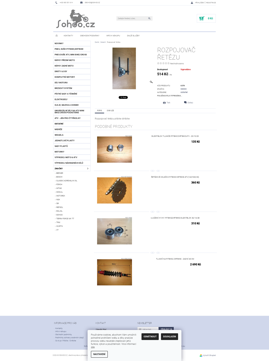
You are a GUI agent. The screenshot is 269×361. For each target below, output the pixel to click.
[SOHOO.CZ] (76, 20)
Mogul (59, 192)
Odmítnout (150, 336)
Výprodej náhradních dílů (69, 163)
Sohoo (59, 215)
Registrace (211, 3)
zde (93, 347)
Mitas (59, 188)
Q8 (57, 203)
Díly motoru (61, 82)
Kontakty (68, 36)
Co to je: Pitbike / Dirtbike (65, 341)
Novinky (59, 43)
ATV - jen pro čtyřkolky (68, 118)
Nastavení (99, 354)
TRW (58, 222)
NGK (58, 199)
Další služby (133, 36)
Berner (59, 173)
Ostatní (59, 124)
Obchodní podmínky (89, 36)
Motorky (59, 152)
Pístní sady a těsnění (66, 94)
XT (57, 230)
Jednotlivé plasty (65, 140)
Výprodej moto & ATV (66, 157)
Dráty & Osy (61, 71)
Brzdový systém (63, 88)
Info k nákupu (113, 36)
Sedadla (59, 135)
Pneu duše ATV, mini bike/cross (71, 54)
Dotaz (190, 102)
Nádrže (58, 129)
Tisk (168, 102)
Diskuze (110, 111)
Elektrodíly (61, 99)
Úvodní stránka (56, 35)
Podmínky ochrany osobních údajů (69, 338)
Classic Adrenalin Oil (66, 181)
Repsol (59, 207)
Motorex (60, 196)
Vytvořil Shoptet (209, 355)
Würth (59, 226)
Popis (99, 111)
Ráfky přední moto (65, 60)
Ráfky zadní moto (64, 66)
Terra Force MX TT (65, 219)
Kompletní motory (65, 77)
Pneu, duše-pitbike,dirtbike (69, 49)
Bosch (59, 177)
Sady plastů (61, 146)
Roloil (59, 211)
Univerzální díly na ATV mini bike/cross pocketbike (69, 111)
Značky (59, 168)
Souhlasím (169, 336)
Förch (59, 184)
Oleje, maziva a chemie (67, 105)
